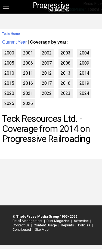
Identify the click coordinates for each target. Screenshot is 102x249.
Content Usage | (45, 225)
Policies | (84, 225)
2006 (28, 63)
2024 (84, 93)
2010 (9, 73)
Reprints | (67, 225)
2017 (47, 83)
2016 (28, 83)
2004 (84, 53)
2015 (9, 83)
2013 (65, 73)
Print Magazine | (58, 221)
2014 (84, 73)
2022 (47, 93)
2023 (65, 93)
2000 (9, 53)
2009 (84, 63)
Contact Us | (21, 225)
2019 (84, 83)
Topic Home (11, 34)
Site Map (41, 229)
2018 (65, 83)
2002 (47, 53)
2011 (28, 73)
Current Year (14, 42)
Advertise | (81, 221)
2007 (47, 63)
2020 (9, 93)
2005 (9, 63)
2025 (9, 103)
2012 (47, 73)
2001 (28, 53)
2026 (28, 103)
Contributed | (22, 229)
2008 (65, 63)
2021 (28, 93)
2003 (65, 53)
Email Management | (28, 221)
